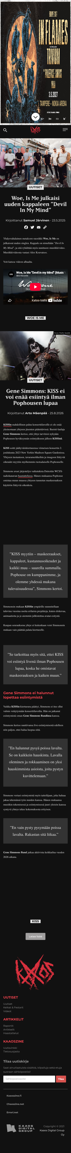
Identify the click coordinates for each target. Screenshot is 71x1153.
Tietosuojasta (11, 1051)
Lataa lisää (35, 936)
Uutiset (35, 187)
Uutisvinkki (10, 1047)
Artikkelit (9, 1029)
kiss (35, 921)
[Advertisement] (35, 515)
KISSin (7, 424)
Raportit (8, 1025)
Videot (7, 1011)
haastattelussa (25, 475)
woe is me (35, 318)
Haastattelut (11, 1033)
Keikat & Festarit (13, 1007)
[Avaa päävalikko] (65, 130)
